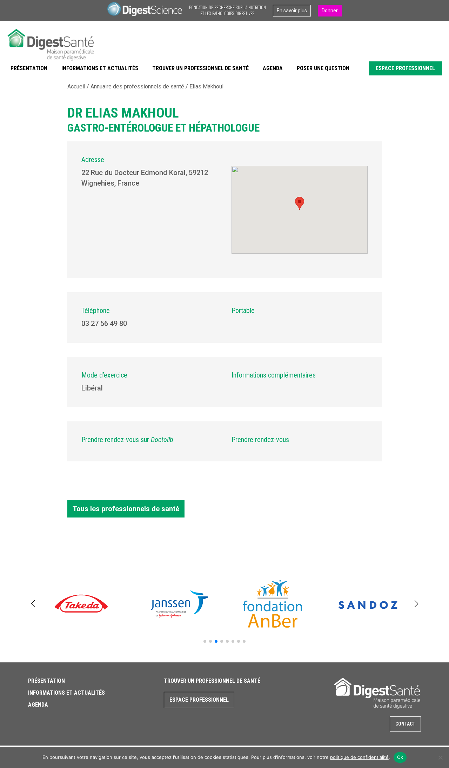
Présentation (29, 68)
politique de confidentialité (359, 757)
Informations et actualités (99, 68)
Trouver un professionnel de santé (200, 68)
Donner (330, 10)
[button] (204, 641)
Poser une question (323, 68)
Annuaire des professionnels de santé (137, 86)
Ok (400, 757)
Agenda (273, 68)
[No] (440, 757)
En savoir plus (292, 10)
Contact (405, 724)
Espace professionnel (405, 68)
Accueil (76, 86)
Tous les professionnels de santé (126, 509)
